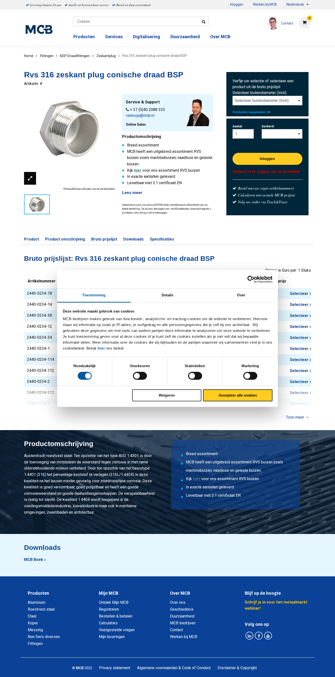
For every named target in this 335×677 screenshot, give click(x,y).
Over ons (177, 602)
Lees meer (132, 192)
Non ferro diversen (44, 636)
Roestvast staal (41, 609)
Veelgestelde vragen (117, 630)
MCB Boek (33, 559)
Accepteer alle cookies (238, 395)
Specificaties (162, 239)
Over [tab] (241, 295)
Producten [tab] (38, 593)
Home (28, 56)
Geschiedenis (181, 609)
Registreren (109, 609)
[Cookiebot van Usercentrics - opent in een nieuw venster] (251, 279)
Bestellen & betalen (115, 616)
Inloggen (236, 4)
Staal (32, 616)
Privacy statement (114, 667)
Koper (33, 623)
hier (101, 348)
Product (31, 239)
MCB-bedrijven (182, 623)
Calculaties (108, 623)
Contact (176, 630)
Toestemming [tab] (93, 295)
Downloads (133, 239)
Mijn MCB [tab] (108, 593)
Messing (35, 630)
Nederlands (295, 4)
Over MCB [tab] (180, 593)
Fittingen (35, 643)
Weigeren (167, 395)
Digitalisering (146, 36)
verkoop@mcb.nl (140, 115)
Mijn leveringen (112, 636)
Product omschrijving (65, 239)
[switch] (140, 376)
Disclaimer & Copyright (237, 667)
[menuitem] (236, 5)
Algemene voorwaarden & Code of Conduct (174, 667)
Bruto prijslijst (104, 239)
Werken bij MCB (265, 4)
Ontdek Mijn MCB (114, 602)
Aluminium (36, 602)
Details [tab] (168, 295)
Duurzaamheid (185, 36)
